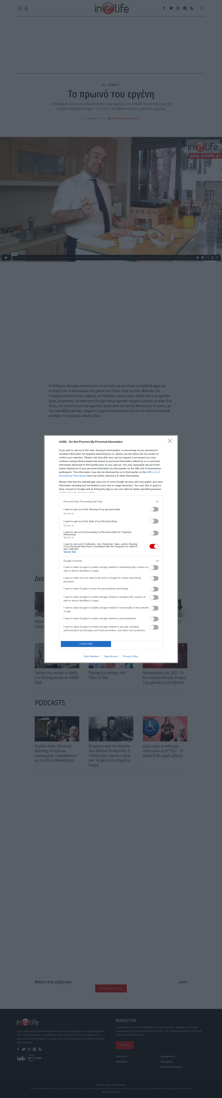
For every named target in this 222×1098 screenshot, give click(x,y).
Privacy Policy (130, 656)
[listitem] (111, 501)
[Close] (171, 442)
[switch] (154, 509)
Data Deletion (91, 656)
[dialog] (111, 549)
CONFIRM (86, 644)
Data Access (111, 656)
